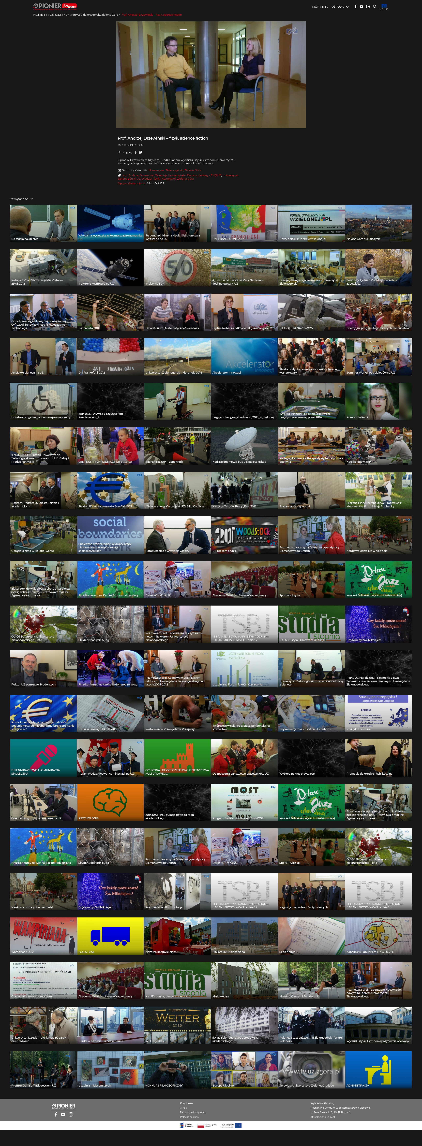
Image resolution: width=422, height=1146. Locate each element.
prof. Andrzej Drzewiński (138, 175)
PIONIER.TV (320, 6)
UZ (139, 178)
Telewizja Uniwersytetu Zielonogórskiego (182, 175)
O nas (183, 1107)
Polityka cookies (189, 1117)
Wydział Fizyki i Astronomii (159, 178)
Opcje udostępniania (131, 183)
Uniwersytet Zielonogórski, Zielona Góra (175, 170)
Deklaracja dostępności (193, 1112)
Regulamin (186, 1103)
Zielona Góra (185, 178)
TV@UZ (216, 175)
